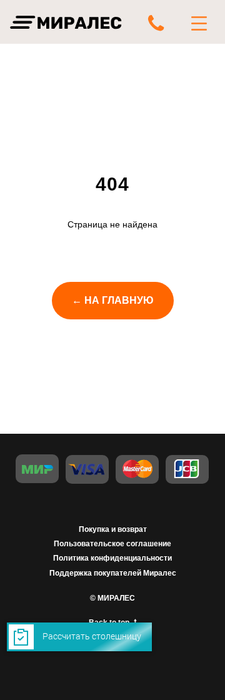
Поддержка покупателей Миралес (112, 573)
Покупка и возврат (113, 529)
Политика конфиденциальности (112, 558)
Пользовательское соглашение (112, 543)
